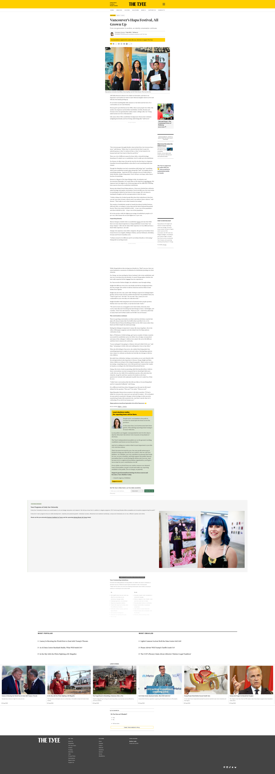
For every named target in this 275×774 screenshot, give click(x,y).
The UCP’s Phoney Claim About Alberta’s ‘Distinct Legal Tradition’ (166, 654)
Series (100, 754)
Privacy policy (112, 493)
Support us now (117, 481)
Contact (70, 747)
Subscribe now (149, 491)
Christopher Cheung (119, 32)
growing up (148, 181)
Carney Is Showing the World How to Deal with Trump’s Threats (64, 641)
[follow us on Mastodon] (119, 44)
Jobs (69, 754)
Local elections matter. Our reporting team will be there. (125, 413)
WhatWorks (102, 756)
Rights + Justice (120, 15)
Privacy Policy (71, 756)
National (101, 747)
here (165, 244)
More (143, 10)
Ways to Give (71, 760)
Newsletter (71, 743)
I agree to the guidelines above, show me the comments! (132, 577)
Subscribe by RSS (133, 743)
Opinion (101, 752)
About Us (70, 741)
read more (161, 127)
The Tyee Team (72, 745)
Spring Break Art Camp (80, 517)
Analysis (119, 10)
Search (160, 10)
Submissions (71, 758)
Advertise (70, 752)
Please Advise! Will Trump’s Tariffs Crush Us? (158, 647)
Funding (70, 750)
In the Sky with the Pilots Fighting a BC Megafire (58, 654)
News (112, 10)
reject (129, 170)
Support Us (152, 10)
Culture (127, 10)
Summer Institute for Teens (55, 517)
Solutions (135, 10)
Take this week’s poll (132, 727)
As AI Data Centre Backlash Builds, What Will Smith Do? (61, 647)
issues (139, 222)
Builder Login (132, 741)
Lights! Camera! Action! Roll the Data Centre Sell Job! (161, 641)
